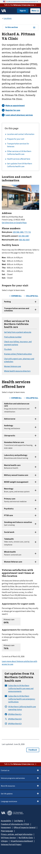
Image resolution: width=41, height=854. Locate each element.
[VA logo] (3, 10)
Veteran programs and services (13, 778)
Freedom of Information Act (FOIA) (15, 824)
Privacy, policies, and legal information (16, 834)
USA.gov (4, 841)
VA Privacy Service (8, 837)
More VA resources (8, 786)
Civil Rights (18, 820)
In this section (11, 27)
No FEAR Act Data (26, 837)
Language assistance (9, 801)
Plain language (7, 831)
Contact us (5, 770)
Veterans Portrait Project (11, 844)
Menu (34, 10)
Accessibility (6, 820)
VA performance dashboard (22, 841)
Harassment (6, 827)
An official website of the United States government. (21, 1)
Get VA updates (7, 793)
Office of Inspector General (25, 827)
